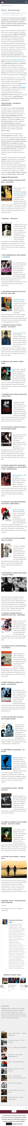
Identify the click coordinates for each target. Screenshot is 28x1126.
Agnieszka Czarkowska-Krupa (11, 13)
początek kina (20, 39)
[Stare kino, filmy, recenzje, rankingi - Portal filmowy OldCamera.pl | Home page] (3, 2)
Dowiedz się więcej (17, 1123)
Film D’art (23, 74)
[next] (26, 986)
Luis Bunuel (6, 257)
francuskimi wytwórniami (16, 59)
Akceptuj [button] (9, 1123)
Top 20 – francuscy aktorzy (15, 1083)
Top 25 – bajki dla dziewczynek (16, 1061)
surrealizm (22, 87)
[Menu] (26, 2)
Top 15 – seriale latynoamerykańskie (17, 1047)
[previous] (1, 986)
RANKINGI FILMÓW (6, 5)
